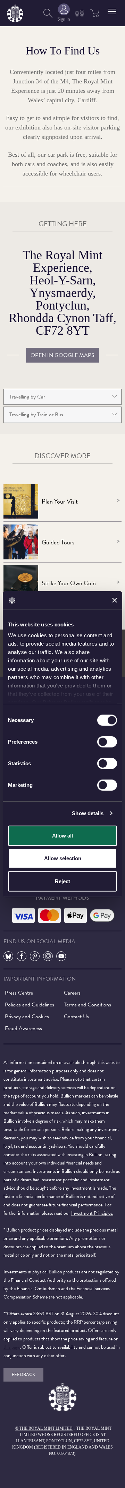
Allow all (62, 835)
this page (11, 1347)
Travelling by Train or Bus (36, 414)
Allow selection (62, 858)
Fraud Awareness (23, 1028)
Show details (87, 813)
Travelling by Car (27, 397)
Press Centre (19, 993)
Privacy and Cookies (27, 1016)
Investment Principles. (92, 1213)
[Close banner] (114, 600)
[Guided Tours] (20, 541)
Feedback (23, 1374)
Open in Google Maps (62, 355)
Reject (62, 881)
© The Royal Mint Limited (44, 1428)
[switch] (107, 741)
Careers (72, 993)
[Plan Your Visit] (20, 501)
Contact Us (76, 1016)
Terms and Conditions (87, 1004)
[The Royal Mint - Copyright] (15, 12)
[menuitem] (48, 13)
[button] (112, 11)
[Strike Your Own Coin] (20, 582)
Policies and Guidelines (29, 1004)
